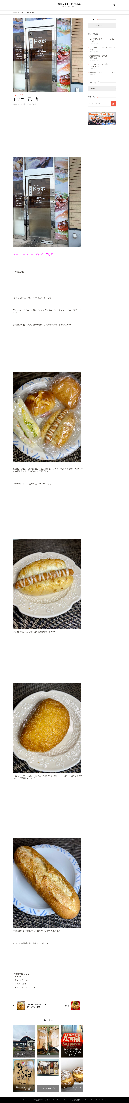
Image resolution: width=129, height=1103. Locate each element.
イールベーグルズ (23, 980)
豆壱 (48, 1054)
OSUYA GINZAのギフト (48, 1088)
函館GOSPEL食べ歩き (69, 4)
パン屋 (21, 95)
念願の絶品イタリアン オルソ (102, 73)
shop (14, 95)
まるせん (20, 977)
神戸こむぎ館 (21, 984)
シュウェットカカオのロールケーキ (72, 1088)
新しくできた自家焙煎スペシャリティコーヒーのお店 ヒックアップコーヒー (72, 1052)
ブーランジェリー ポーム (26, 987)
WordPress (102, 1100)
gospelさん (16, 104)
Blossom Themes (84, 1100)
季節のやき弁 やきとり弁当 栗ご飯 (24, 1088)
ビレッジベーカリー (24, 1054)
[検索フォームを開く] (114, 5)
